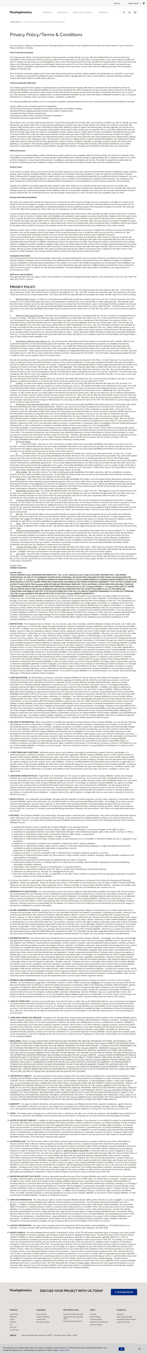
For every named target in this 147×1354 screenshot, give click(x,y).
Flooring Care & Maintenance (72, 1321)
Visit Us (117, 3)
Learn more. (64, 1350)
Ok (121, 1349)
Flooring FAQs (41, 1319)
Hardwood (13, 1317)
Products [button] (46, 12)
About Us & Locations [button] (82, 12)
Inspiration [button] (61, 12)
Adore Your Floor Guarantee (99, 1322)
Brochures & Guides (43, 1322)
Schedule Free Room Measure (126, 1319)
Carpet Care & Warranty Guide (73, 1314)
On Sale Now (14, 1330)
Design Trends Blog (43, 1317)
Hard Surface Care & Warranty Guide (73, 1317)
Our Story (93, 1314)
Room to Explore (95, 1317)
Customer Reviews (96, 1319)
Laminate (13, 1322)
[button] (134, 3)
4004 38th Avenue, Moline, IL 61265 (65, 1335)
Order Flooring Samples (124, 1317)
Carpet (12, 1319)
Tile (11, 1325)
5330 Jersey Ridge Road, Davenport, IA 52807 (37, 1335)
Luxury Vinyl (14, 1314)
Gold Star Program (96, 1325)
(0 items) (135, 12)
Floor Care (13, 1327)
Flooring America (15, 22)
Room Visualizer (42, 1314)
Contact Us (103, 12)
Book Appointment (125, 1292)
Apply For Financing (123, 1322)
